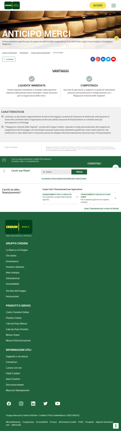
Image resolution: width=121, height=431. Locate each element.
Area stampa (12, 272)
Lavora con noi (14, 367)
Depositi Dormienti (104, 422)
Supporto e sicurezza (17, 356)
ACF (8, 424)
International (12, 278)
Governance (12, 261)
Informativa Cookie (68, 422)
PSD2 (81, 422)
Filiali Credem (13, 373)
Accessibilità (42, 422)
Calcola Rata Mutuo (16, 323)
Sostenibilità (12, 283)
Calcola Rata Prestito (17, 329)
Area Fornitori (13, 379)
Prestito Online (13, 318)
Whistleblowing (13, 422)
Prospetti (89, 422)
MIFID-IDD (16, 424)
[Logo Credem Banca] (12, 5)
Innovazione (12, 296)
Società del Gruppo (16, 290)
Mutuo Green (12, 334)
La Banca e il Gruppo (17, 250)
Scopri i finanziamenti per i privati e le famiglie (101, 208)
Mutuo (18, 340)
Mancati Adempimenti (17, 390)
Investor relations (15, 267)
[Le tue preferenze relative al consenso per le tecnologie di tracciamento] (116, 426)
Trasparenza (28, 422)
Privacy (53, 422)
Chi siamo (11, 255)
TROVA (79, 171)
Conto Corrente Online (17, 312)
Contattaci (10, 59)
